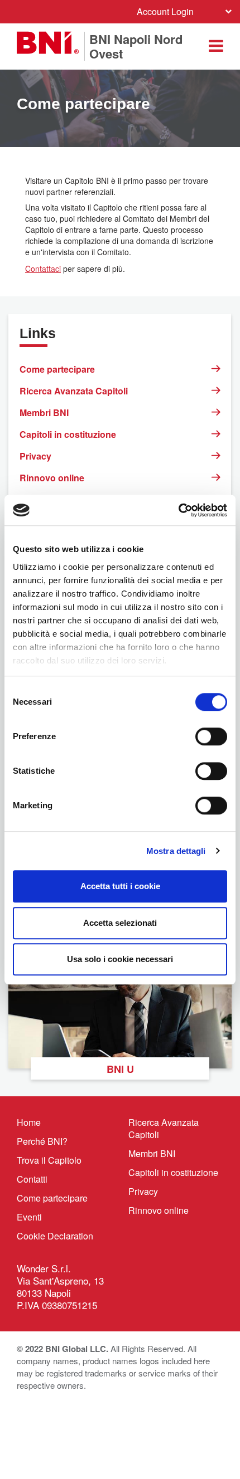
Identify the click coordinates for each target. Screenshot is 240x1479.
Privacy (35, 456)
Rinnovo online (52, 477)
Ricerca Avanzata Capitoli (74, 390)
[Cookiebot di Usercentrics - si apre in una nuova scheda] (178, 510)
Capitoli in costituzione (68, 434)
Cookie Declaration (55, 1235)
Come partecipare (57, 369)
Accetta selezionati (120, 923)
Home (29, 1122)
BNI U (120, 1069)
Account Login (165, 11)
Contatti (32, 1179)
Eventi (29, 1216)
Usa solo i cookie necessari (120, 959)
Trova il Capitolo (49, 1160)
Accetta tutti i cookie (120, 886)
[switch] (211, 736)
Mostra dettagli (176, 851)
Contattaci (43, 268)
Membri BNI (44, 412)
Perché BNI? (42, 1141)
